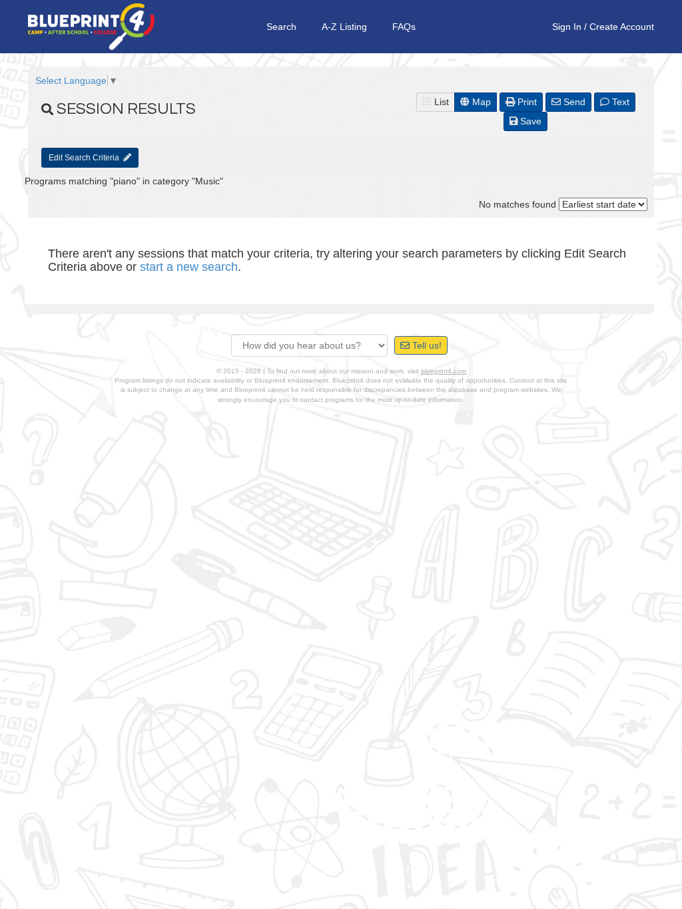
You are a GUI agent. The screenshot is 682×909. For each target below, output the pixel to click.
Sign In (566, 26)
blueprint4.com (443, 371)
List (440, 101)
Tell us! (426, 345)
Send (573, 101)
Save (529, 121)
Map (480, 101)
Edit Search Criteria (86, 157)
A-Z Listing (344, 26)
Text (619, 101)
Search (281, 26)
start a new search (189, 266)
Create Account (621, 26)
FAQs (404, 26)
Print (526, 101)
